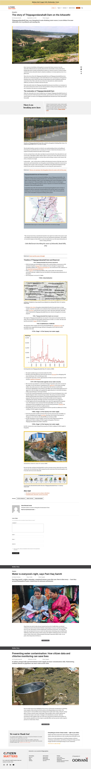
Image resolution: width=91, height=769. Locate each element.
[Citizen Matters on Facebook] (7, 764)
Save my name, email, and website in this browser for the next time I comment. (27, 549)
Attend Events (45, 758)
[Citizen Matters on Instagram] (4, 764)
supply (35, 321)
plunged (38, 266)
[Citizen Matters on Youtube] (13, 764)
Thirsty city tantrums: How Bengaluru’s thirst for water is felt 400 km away (47, 170)
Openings (30, 760)
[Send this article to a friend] (81, 67)
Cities (53, 7)
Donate (78, 7)
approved (52, 385)
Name (13, 534)
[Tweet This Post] (81, 69)
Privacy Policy (59, 757)
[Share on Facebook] (81, 73)
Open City (44, 760)
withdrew (61, 404)
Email (13, 539)
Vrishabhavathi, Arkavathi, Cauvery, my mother (37, 494)
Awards (30, 759)
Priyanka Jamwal (17, 659)
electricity (31, 310)
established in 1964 (58, 325)
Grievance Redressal (60, 761)
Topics (59, 7)
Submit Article (72, 7)
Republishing (59, 759)
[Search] (82, 8)
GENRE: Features (30, 498)
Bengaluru (14, 12)
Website (14, 544)
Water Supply (46, 18)
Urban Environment (39, 498)
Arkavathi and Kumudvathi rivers (35, 269)
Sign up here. (45, 751)
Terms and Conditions (61, 758)
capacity (31, 270)
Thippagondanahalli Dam (43, 267)
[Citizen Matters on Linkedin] (10, 764)
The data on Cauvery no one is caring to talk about (38, 493)
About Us (30, 757)
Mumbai (14, 571)
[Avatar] (16, 509)
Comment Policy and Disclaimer (63, 760)
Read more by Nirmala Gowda (27, 509)
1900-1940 (32, 307)
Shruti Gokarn (16, 577)
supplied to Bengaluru (35, 379)
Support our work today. (24, 742)
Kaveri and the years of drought (37, 256)
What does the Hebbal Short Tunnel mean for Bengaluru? (45, 3)
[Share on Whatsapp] (81, 71)
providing (43, 415)
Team (30, 758)
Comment (14, 522)
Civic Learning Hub (46, 759)
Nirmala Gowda (17, 18)
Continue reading (45, 640)
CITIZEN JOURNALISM (21, 498)
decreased (54, 374)
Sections (65, 7)
